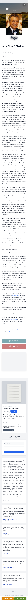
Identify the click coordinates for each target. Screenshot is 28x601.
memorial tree (17, 329)
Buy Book (14, 411)
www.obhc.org (16, 295)
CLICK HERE (13, 319)
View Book (6, 411)
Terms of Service (18, 595)
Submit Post (14, 452)
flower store (12, 332)
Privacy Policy (10, 595)
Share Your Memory (8, 429)
